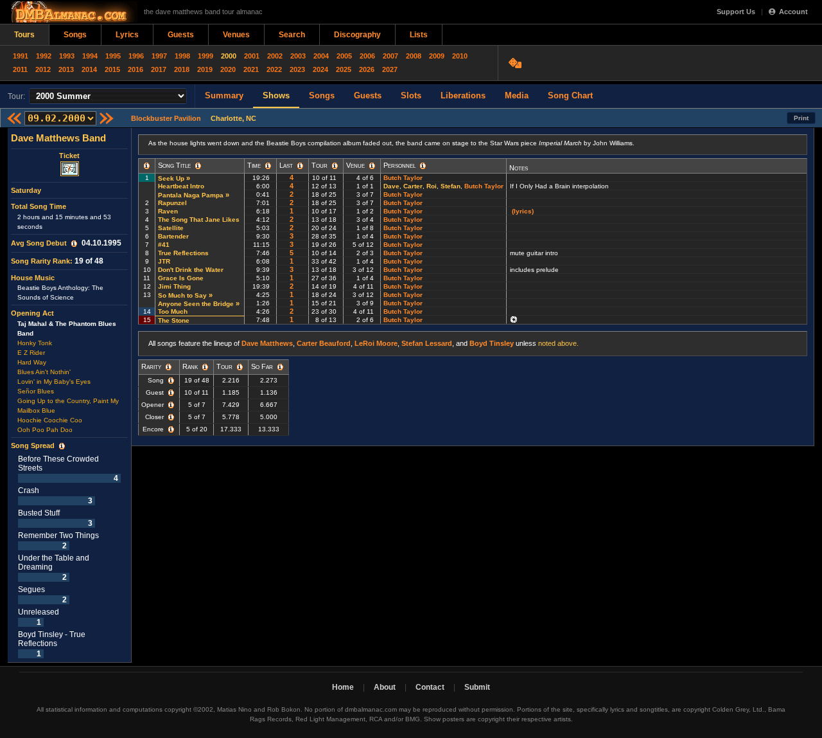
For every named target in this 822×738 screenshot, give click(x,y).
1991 (20, 56)
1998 (182, 56)
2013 (66, 69)
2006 (367, 56)
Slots (411, 95)
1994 (90, 56)
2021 (251, 69)
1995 (113, 56)
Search (292, 34)
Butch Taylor (403, 177)
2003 (298, 56)
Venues (236, 34)
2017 (158, 69)
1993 (66, 56)
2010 (460, 56)
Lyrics (127, 34)
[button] (74, 243)
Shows (276, 95)
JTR (164, 261)
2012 (43, 69)
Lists (419, 34)
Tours (24, 34)
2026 (366, 69)
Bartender (173, 236)
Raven (168, 211)
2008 (413, 56)
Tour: (16, 96)
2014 (89, 69)
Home (343, 687)
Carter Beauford (324, 343)
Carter (413, 186)
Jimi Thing (174, 286)
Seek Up (171, 178)
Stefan (450, 186)
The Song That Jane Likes (199, 219)
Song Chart (570, 95)
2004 (321, 56)
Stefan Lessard (426, 343)
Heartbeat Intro (181, 186)
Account (793, 11)
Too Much (173, 311)
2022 (274, 69)
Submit (477, 687)
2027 (390, 69)
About (385, 687)
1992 (43, 56)
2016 (135, 69)
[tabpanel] (70, 395)
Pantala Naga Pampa (190, 195)
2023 (297, 69)
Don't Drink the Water (190, 269)
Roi (431, 186)
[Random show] (517, 63)
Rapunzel (172, 202)
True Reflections (183, 252)
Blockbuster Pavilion (166, 118)
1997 (159, 56)
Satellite (171, 227)
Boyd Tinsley (491, 343)
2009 (436, 56)
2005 (344, 56)
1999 (205, 56)
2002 (275, 56)
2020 (228, 69)
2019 (205, 69)
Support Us (736, 11)
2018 (181, 69)
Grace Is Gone (181, 278)
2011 (20, 69)
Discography (357, 34)
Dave (391, 186)
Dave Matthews (267, 343)
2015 (112, 69)
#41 (164, 244)
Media (517, 95)
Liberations (463, 95)
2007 (390, 56)
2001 (251, 56)
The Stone (173, 320)
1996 (136, 56)
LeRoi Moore (376, 343)
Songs (75, 34)
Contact (429, 687)
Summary (224, 95)
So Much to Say (182, 295)
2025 (343, 69)
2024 (320, 69)
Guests (181, 34)
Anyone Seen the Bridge (196, 303)
